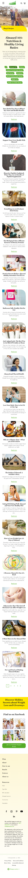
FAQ (3, 786)
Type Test (4, 789)
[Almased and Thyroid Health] (14, 363)
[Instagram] (11, 813)
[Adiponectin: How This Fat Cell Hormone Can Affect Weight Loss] (14, 595)
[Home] (12, 4)
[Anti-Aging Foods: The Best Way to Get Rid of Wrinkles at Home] (14, 330)
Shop (4, 759)
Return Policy (7, 863)
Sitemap (14, 865)
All (6, 67)
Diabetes (22, 67)
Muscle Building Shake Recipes (15, 76)
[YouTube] (21, 813)
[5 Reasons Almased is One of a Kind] (14, 562)
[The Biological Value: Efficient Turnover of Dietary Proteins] (14, 231)
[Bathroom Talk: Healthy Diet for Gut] (14, 298)
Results (4, 770)
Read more (14, 119)
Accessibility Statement (18, 863)
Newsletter (5, 803)
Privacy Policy (8, 860)
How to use (6, 766)
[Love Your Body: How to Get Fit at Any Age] (14, 394)
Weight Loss (15, 79)
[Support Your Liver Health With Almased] (14, 130)
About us (5, 777)
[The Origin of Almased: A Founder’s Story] (14, 462)
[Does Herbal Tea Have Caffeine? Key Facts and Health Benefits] (14, 98)
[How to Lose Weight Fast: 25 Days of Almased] (14, 528)
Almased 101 (13, 67)
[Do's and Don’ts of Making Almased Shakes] (14, 659)
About (4, 763)
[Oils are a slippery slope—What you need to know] (14, 429)
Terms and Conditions (18, 860)
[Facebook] (6, 813)
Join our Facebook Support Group (14, 745)
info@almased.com (9, 826)
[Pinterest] (16, 813)
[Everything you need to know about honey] (14, 199)
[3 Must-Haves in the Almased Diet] (14, 628)
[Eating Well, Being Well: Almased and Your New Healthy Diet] (14, 493)
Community (5, 800)
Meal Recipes (10, 73)
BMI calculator (5, 793)
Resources (5, 782)
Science (5, 773)
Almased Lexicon (6, 796)
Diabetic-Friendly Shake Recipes (15, 70)
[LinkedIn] (14, 818)
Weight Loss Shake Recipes (15, 82)
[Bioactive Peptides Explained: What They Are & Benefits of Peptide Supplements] (14, 162)
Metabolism (20, 73)
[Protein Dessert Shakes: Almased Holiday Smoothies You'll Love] (14, 263)
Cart (25, 3)
